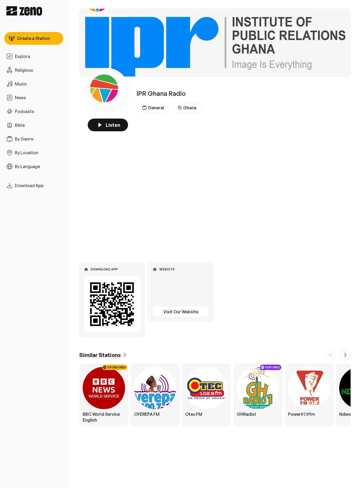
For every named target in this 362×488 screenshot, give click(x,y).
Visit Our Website (180, 311)
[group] (215, 394)
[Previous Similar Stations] (330, 355)
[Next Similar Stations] (345, 355)
